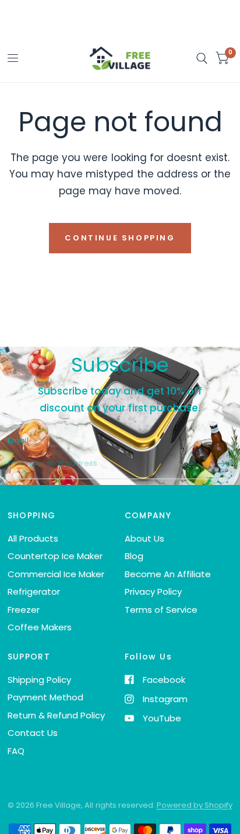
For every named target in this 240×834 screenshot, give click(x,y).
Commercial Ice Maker (56, 574)
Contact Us (33, 733)
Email (18, 440)
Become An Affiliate (168, 574)
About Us (144, 538)
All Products (33, 538)
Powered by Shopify (194, 805)
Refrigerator (34, 591)
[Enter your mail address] (221, 464)
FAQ (16, 751)
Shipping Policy (39, 680)
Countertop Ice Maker (55, 556)
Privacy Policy (153, 591)
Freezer (24, 609)
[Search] (201, 58)
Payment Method (45, 697)
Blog (134, 556)
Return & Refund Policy (56, 715)
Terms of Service (161, 609)
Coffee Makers (40, 627)
